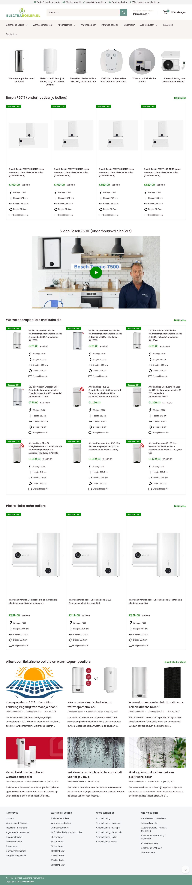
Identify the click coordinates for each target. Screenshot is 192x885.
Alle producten (147, 25)
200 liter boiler (57, 865)
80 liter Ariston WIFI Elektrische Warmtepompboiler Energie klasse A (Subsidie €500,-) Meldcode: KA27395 (105, 335)
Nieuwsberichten (14, 841)
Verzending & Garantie (17, 823)
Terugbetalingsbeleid (16, 855)
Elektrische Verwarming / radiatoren (153, 837)
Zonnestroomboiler (60, 827)
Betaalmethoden (14, 837)
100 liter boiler (57, 851)
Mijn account (140, 14)
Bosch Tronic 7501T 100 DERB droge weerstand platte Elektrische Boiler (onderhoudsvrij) (162, 172)
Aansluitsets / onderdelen (153, 818)
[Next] (186, 161)
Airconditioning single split (108, 823)
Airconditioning (65, 25)
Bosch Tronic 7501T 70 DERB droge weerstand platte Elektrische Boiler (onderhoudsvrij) (71, 172)
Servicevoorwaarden (16, 851)
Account (9, 878)
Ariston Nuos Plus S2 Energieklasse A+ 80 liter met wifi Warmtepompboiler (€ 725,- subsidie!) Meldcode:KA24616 (104, 392)
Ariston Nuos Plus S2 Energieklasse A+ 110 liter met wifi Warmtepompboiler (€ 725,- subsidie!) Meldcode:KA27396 (45, 448)
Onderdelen (129, 25)
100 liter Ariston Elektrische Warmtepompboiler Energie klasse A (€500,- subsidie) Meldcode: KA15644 (165, 335)
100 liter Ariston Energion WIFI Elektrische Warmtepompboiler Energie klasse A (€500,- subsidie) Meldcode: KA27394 (45, 392)
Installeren (168, 25)
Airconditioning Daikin (106, 837)
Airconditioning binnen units (109, 832)
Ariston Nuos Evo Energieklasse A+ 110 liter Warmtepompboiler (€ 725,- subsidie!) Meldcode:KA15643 (164, 392)
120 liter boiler (57, 855)
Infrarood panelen (109, 25)
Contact (10, 34)
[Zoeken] (123, 12)
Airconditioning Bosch (106, 841)
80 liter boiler (57, 846)
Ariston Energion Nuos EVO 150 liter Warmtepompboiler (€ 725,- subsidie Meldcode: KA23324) (104, 446)
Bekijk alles (180, 98)
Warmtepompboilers (42, 25)
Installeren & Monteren (17, 827)
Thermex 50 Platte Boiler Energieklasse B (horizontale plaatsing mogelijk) (155, 601)
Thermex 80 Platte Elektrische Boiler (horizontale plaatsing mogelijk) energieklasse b (33, 601)
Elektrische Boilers (15, 25)
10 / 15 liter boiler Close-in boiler (66, 832)
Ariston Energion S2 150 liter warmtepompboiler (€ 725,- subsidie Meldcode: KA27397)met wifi (165, 448)
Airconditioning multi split (108, 827)
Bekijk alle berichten (176, 662)
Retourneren (12, 846)
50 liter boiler (57, 841)
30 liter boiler (57, 837)
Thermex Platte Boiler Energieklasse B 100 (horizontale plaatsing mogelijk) (90, 601)
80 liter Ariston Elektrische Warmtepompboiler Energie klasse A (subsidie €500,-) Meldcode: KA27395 (45, 335)
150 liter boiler (57, 860)
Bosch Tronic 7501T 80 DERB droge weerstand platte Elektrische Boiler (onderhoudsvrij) (116, 172)
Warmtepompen (88, 25)
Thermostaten (148, 852)
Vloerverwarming (149, 843)
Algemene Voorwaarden (17, 832)
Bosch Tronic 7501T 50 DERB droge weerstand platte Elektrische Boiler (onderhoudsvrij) (26, 172)
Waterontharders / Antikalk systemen (154, 829)
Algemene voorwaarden (33, 878)
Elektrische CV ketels (151, 848)
